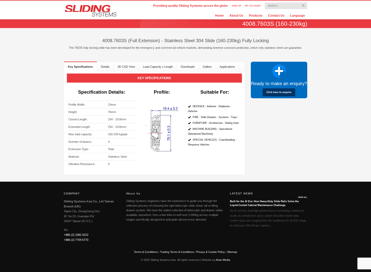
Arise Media (223, 259)
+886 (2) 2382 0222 (76, 234)
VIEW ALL (302, 197)
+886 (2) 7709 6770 (76, 239)
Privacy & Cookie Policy (210, 251)
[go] (303, 5)
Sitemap (232, 251)
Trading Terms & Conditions (177, 251)
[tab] (80, 67)
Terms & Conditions (146, 251)
